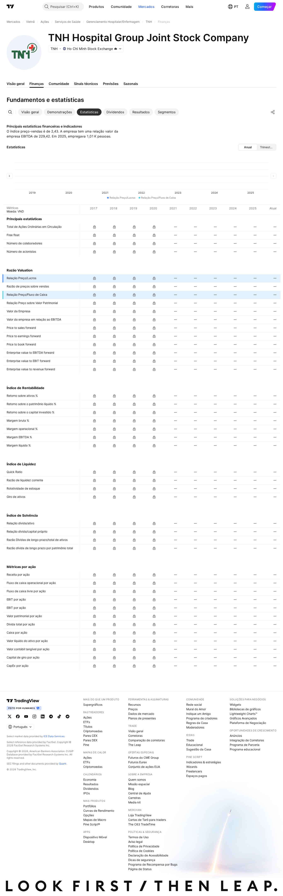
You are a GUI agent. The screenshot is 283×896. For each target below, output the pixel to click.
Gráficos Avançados (243, 718)
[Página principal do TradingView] (10, 7)
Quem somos (137, 779)
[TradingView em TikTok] (59, 716)
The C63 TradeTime (141, 824)
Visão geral (135, 731)
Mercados (146, 7)
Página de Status (139, 869)
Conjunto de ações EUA (144, 766)
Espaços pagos (196, 776)
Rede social (194, 704)
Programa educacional (245, 749)
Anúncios (236, 735)
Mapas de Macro (94, 819)
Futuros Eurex (137, 762)
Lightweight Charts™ (243, 713)
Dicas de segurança (141, 860)
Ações (87, 717)
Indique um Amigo (198, 713)
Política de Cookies (141, 851)
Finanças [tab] (36, 84)
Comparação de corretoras (146, 740)
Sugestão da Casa (198, 749)
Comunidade (121, 7)
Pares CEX (90, 735)
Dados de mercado (141, 713)
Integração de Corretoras (247, 740)
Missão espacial (139, 784)
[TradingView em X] (9, 716)
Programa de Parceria (244, 744)
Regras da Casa (197, 723)
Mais (189, 7)
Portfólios (89, 806)
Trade (190, 740)
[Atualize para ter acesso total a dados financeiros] (94, 227)
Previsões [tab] (111, 84)
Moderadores (195, 727)
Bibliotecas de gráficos (245, 709)
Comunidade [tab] (59, 84)
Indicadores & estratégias (203, 762)
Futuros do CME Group (143, 757)
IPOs (86, 793)
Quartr (62, 763)
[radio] (248, 147)
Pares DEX (90, 740)
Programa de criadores (201, 718)
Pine (86, 744)
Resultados (90, 784)
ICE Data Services (54, 736)
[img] (115, 49)
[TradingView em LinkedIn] (43, 716)
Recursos (134, 704)
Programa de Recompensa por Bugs (152, 864)
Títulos (87, 726)
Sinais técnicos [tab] (86, 84)
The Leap (134, 744)
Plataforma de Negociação (248, 723)
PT (236, 7)
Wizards (191, 766)
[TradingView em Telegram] (51, 716)
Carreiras (134, 798)
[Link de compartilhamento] (272, 112)
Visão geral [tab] (15, 84)
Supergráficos (92, 704)
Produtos (96, 7)
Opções (88, 815)
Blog (131, 788)
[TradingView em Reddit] (67, 716)
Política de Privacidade (143, 846)
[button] (107, 6)
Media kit (134, 802)
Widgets (235, 704)
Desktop (89, 841)
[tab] (30, 112)
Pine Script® (91, 824)
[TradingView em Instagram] (34, 716)
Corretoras (170, 7)
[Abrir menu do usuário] (247, 6)
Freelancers (194, 771)
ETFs (86, 722)
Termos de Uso (138, 837)
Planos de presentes (142, 718)
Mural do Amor (196, 709)
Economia (89, 779)
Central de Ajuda (139, 793)
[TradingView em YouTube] (26, 716)
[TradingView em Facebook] (18, 716)
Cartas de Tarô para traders (147, 819)
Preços (133, 709)
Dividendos (90, 788)
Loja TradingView (139, 815)
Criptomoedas (92, 731)
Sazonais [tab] (130, 84)
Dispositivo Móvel (95, 837)
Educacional (194, 744)
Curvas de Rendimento (98, 810)
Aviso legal (135, 841)
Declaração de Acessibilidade (148, 855)
